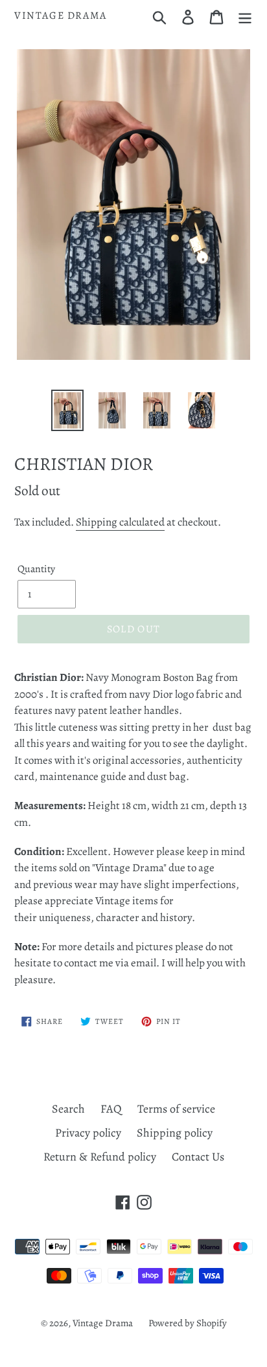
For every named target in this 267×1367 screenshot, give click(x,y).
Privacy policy (88, 1132)
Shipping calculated (120, 522)
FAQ (111, 1109)
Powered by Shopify (187, 1323)
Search (68, 1109)
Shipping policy (175, 1132)
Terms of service (176, 1109)
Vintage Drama (60, 16)
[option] (67, 410)
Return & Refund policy (99, 1156)
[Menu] (245, 16)
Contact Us (198, 1156)
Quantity (36, 569)
